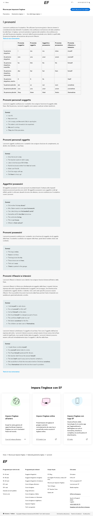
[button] (6, 2)
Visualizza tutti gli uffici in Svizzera (80, 507)
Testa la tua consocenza (11, 38)
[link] (14, 9)
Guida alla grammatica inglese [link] (36, 455)
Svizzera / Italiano (10, 513)
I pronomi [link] (49, 455)
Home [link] (4, 455)
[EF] (46, 2)
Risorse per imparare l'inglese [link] (17, 455)
